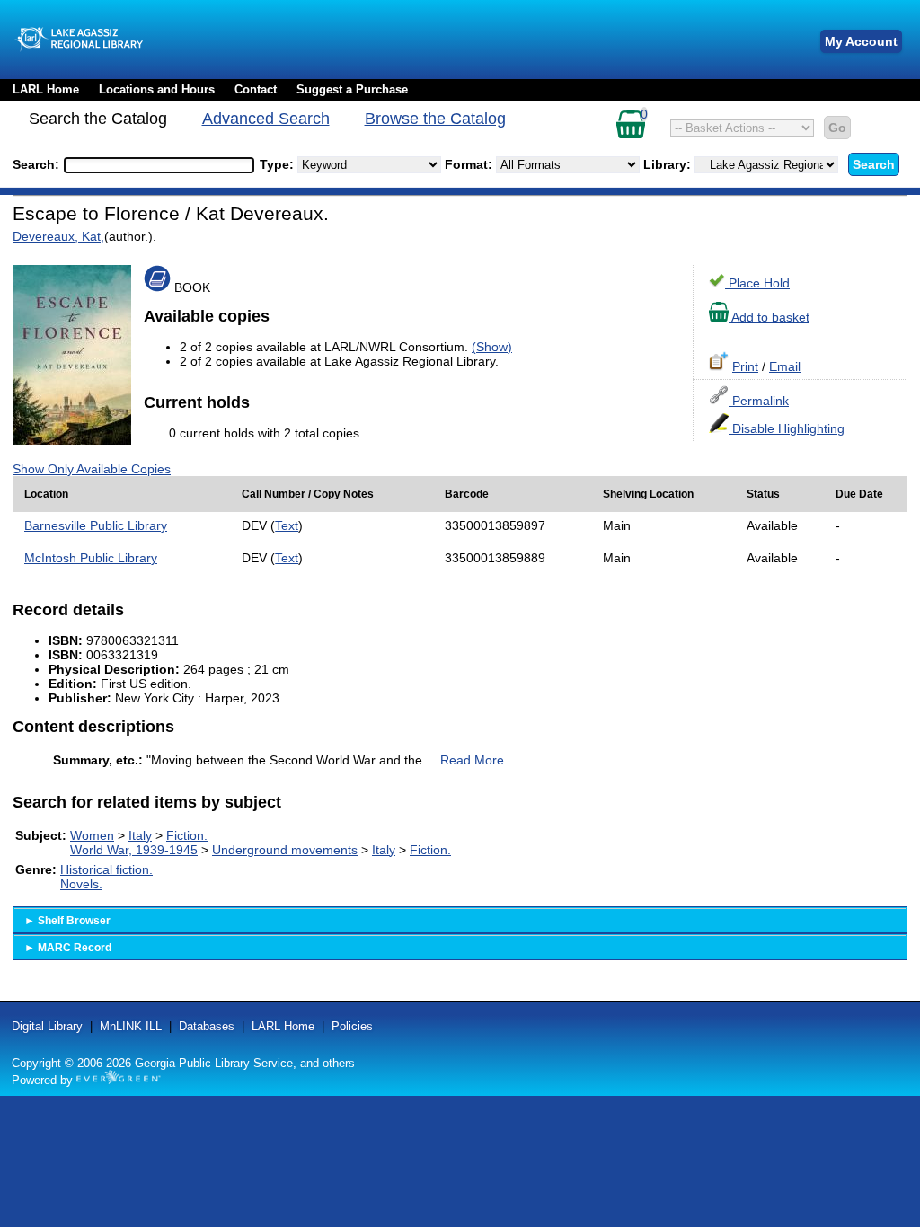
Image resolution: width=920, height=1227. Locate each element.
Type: (278, 164)
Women (92, 835)
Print (745, 366)
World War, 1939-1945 (134, 850)
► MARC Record (67, 947)
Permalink (759, 400)
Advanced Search (266, 119)
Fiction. (187, 835)
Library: (668, 164)
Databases (206, 1026)
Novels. (81, 884)
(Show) (492, 347)
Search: (38, 164)
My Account (861, 41)
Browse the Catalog (435, 119)
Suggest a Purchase (352, 89)
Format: (470, 164)
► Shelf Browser (67, 920)
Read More (472, 760)
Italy (140, 835)
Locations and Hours (157, 89)
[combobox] (159, 165)
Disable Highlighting (787, 428)
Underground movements (285, 850)
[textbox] (150, 165)
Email (785, 366)
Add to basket (769, 317)
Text (286, 525)
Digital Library (47, 1026)
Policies (352, 1026)
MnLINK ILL (131, 1026)
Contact (255, 89)
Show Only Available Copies (92, 469)
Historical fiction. (106, 869)
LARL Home (46, 89)
